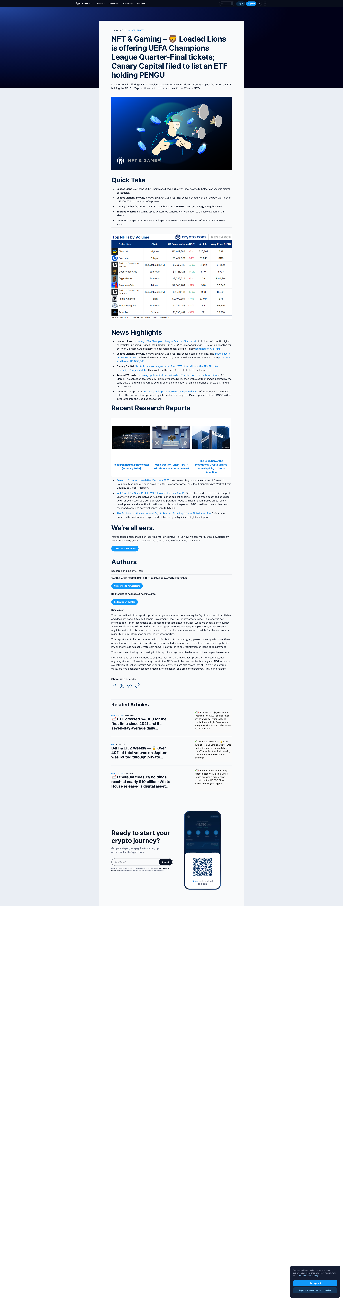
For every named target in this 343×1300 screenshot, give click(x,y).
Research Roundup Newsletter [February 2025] (143, 480)
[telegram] (129, 686)
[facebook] (114, 686)
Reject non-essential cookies (315, 1290)
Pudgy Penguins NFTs (134, 370)
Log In (240, 3)
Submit (165, 862)
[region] (315, 1282)
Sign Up (251, 3)
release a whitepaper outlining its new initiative (170, 391)
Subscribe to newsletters (127, 585)
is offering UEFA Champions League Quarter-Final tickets (165, 341)
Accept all (315, 1283)
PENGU (208, 366)
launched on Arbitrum (207, 348)
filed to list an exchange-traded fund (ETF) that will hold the (169, 366)
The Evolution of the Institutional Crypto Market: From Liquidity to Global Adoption (164, 513)
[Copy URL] (137, 685)
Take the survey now (125, 548)
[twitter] (122, 686)
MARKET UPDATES (136, 30)
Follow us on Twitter (124, 602)
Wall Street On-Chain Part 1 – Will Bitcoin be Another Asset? (150, 493)
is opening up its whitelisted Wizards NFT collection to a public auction (177, 375)
